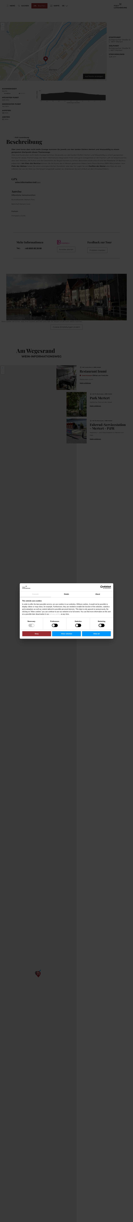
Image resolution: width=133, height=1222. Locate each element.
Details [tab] (66, 594)
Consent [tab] (35, 594)
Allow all (96, 634)
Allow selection (66, 634)
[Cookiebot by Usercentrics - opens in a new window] (102, 587)
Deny (37, 634)
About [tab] (97, 594)
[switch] (55, 625)
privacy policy (55, 614)
